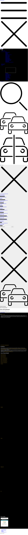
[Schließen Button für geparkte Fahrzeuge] (14, 270)
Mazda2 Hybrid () (7, 52)
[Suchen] (14, 97)
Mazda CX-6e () (8, 54)
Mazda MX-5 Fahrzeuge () (4, 362)
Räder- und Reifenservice (8, 74)
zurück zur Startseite (2, 312)
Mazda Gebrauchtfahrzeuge (8, 59)
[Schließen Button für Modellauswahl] (14, 179)
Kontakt (6, 78)
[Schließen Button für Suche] (14, 241)
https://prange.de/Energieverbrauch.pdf (8, 351)
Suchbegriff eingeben (2, 226)
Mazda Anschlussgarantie (8, 75)
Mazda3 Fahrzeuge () (3, 355)
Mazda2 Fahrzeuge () (3, 354)
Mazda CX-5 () (7, 55)
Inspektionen (6, 73)
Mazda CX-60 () (7, 56)
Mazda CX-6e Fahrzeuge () (4, 361)
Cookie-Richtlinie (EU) (3, 529)
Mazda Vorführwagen (7, 58)
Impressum (2, 531)
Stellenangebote (7, 79)
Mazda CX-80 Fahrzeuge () (4, 360)
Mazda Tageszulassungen (8, 60)
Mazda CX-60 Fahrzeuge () (4, 359)
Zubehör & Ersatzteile (7, 77)
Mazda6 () (6, 53)
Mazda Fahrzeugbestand (4, 51)
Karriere (1, 48)
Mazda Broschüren (7, 76)
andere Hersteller (7, 61)
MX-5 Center (2, 64)
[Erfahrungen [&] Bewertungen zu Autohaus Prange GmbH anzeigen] (4, 526)
